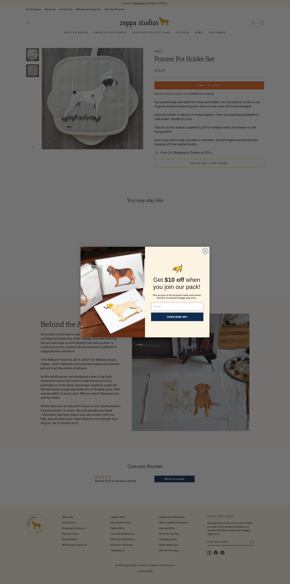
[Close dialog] (205, 251)
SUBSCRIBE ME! (177, 317)
